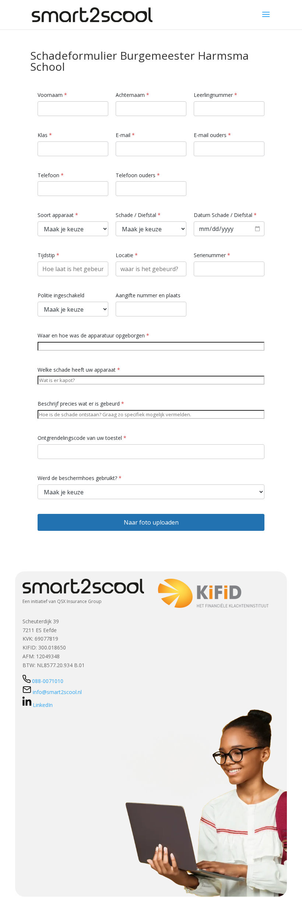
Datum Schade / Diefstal (225, 214)
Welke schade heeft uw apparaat (79, 369)
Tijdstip (48, 255)
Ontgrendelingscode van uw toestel (82, 437)
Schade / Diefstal (138, 214)
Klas (45, 135)
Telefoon (51, 175)
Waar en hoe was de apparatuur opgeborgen (93, 335)
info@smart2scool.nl (56, 691)
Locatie (127, 255)
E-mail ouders (212, 135)
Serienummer (212, 255)
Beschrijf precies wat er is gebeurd (81, 403)
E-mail (125, 135)
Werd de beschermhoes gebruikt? (80, 477)
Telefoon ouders (138, 175)
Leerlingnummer (215, 94)
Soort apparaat (58, 214)
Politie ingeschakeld (61, 295)
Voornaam (52, 94)
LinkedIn (43, 704)
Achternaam (132, 94)
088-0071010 (47, 680)
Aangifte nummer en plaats (148, 295)
